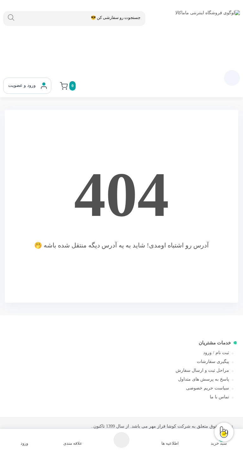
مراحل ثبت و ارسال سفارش (202, 370)
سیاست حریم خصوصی (207, 388)
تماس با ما (219, 397)
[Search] (11, 17)
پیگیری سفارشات (213, 361)
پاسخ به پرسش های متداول (203, 379)
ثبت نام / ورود (216, 352)
